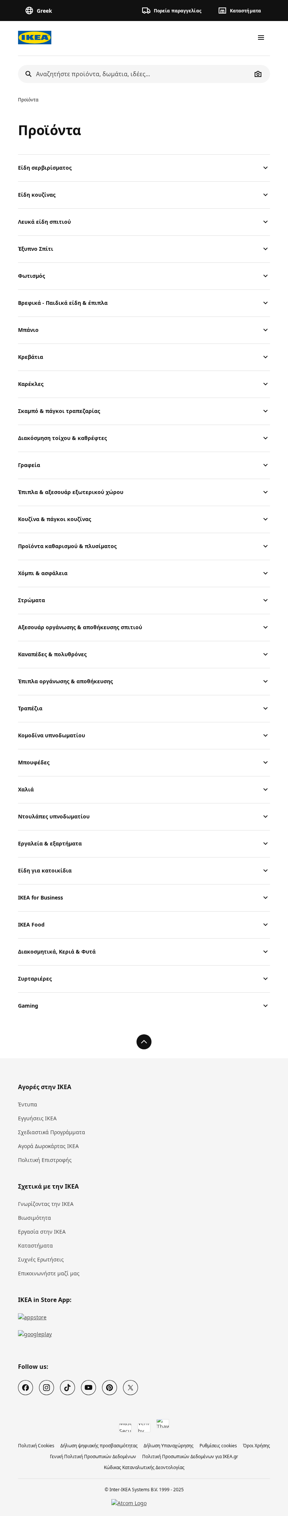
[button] (173, 10)
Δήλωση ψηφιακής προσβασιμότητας (99, 1445)
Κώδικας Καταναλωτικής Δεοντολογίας (144, 1467)
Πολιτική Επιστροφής (45, 1159)
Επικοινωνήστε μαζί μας (49, 1273)
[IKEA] (34, 37)
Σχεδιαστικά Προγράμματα (51, 1132)
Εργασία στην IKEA (42, 1231)
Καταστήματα (35, 1245)
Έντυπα (27, 1104)
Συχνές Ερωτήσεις (41, 1259)
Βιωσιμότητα (34, 1217)
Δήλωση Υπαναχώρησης (169, 1445)
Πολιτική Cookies (36, 1445)
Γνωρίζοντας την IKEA (46, 1203)
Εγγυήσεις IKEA (37, 1118)
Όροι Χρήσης (256, 1445)
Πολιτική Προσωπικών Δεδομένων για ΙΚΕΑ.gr (190, 1456)
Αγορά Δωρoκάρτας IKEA (48, 1146)
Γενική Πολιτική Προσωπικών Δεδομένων (93, 1456)
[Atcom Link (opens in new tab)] (144, 1503)
